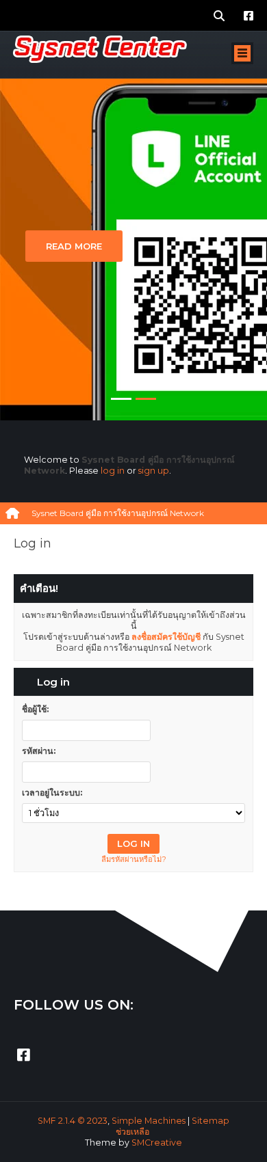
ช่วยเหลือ (132, 1131)
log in (113, 470)
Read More (74, 246)
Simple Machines (149, 1121)
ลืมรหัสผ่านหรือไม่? (133, 859)
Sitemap (210, 1121)
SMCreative (156, 1142)
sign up (153, 470)
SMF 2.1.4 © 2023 (72, 1121)
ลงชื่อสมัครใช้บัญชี (166, 637)
